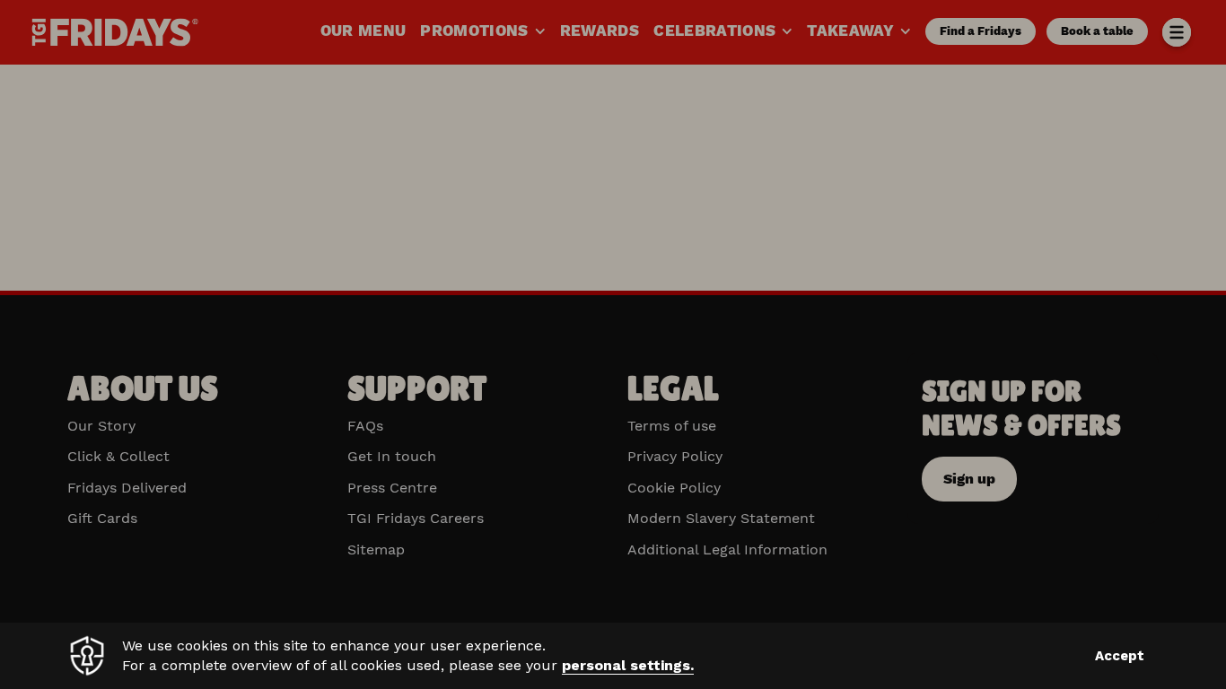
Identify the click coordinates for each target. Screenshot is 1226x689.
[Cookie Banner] (613, 656)
